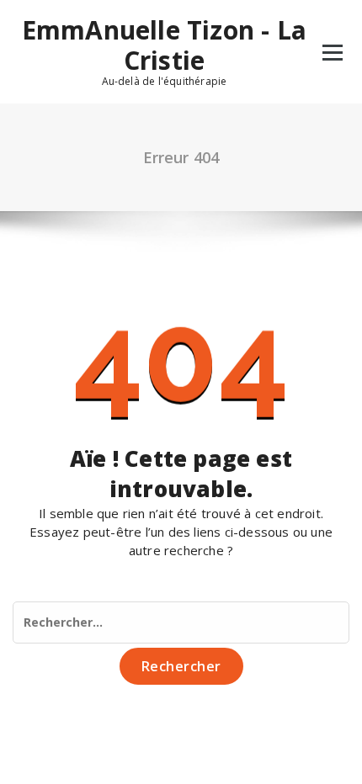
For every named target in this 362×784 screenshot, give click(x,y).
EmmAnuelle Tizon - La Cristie (164, 45)
